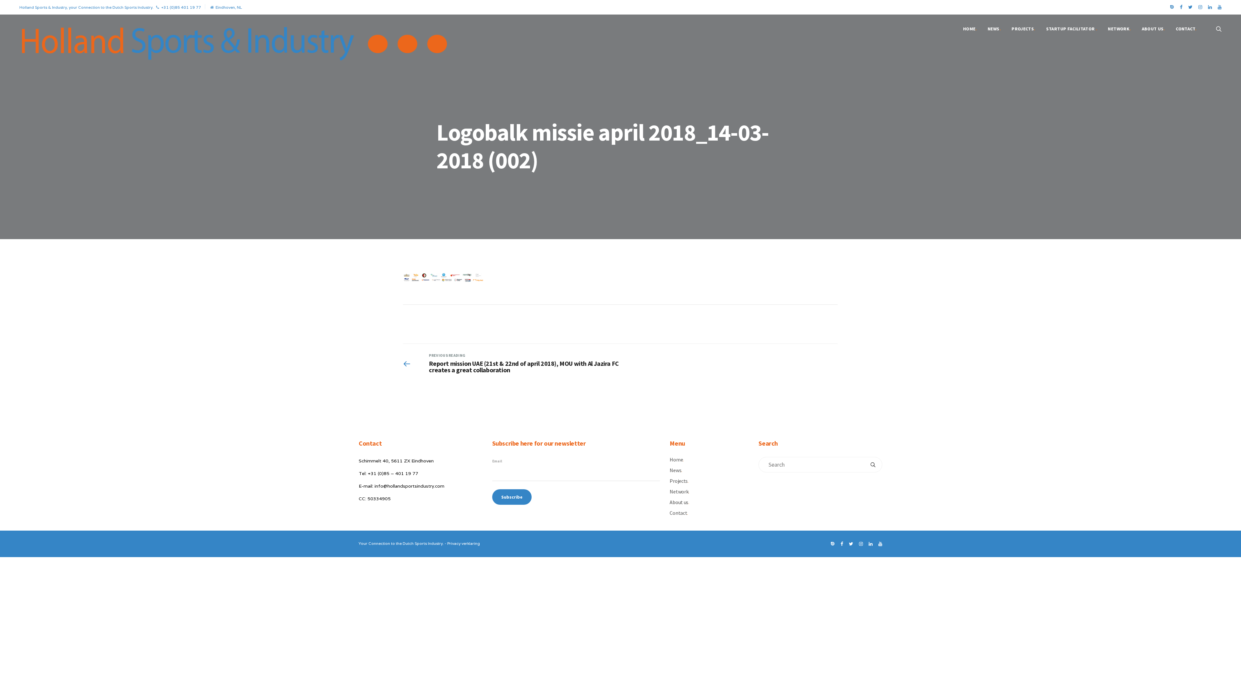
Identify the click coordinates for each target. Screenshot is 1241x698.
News (994, 29)
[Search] (872, 464)
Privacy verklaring (463, 543)
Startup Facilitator (1071, 29)
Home (970, 29)
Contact (1186, 29)
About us (1153, 29)
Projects (1023, 29)
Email (497, 461)
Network (1119, 29)
